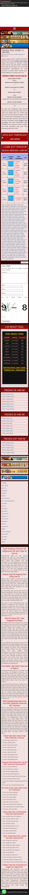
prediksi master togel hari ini (18, 222)
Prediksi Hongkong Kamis (8, 401)
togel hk (8, 578)
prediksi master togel (6, 222)
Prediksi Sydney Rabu (7, 423)
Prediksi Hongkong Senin (8, 394)
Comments (5, 56)
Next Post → (24, 262)
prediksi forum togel (6, 217)
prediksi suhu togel (18, 231)
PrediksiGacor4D (5, 1)
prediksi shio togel (9, 231)
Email (3, 289)
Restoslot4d (4, 508)
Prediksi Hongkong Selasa (8, 396)
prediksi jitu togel (12, 219)
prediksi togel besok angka (10, 238)
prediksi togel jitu (17, 241)
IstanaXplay (4, 536)
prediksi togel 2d (17, 235)
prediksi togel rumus (16, 246)
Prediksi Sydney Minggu (7, 433)
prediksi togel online (6, 246)
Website (3, 293)
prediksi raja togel (15, 230)
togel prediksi (5, 257)
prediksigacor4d (13, 254)
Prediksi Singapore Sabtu (8, 450)
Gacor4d (3, 524)
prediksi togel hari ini (11, 239)
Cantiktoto (4, 493)
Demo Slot (4, 488)
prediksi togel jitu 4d (12, 242)
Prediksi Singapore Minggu (8, 452)
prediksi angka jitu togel (17, 208)
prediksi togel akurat (10, 236)
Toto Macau (4, 503)
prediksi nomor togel (16, 228)
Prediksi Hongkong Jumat (8, 404)
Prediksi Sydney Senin (8, 54)
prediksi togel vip (15, 250)
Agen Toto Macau (6, 498)
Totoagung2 (4, 490)
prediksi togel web (8, 252)
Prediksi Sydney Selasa (7, 421)
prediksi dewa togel (22, 214)
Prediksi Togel (9, 235)
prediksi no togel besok (21, 225)
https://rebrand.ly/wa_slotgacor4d (9, 5)
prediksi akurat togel (6, 208)
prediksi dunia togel (19, 216)
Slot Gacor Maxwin (6, 531)
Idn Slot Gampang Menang (8, 501)
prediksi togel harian (8, 241)
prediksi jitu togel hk (19, 220)
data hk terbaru (7, 632)
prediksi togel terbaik (12, 247)
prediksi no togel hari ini (7, 227)
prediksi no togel (11, 225)
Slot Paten (4, 539)
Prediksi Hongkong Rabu (7, 399)
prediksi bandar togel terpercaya (12, 212)
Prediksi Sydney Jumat (7, 428)
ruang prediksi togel (10, 255)
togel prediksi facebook (14, 257)
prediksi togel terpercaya (11, 249)
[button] (4, 892)
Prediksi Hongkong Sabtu (8, 406)
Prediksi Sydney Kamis (7, 425)
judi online (22, 715)
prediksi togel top (21, 249)
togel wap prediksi (9, 258)
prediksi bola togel (13, 214)
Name (3, 285)
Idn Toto (3, 506)
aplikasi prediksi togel (18, 204)
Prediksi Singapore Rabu (7, 445)
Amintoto (4, 495)
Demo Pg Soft (5, 485)
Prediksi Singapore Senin (8, 442)
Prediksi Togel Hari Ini (19, 54)
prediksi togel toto (6, 250)
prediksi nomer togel (18, 227)
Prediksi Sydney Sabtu (7, 430)
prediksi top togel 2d (18, 252)
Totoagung (4, 483)
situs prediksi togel (20, 255)
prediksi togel (11, 870)
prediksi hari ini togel (16, 217)
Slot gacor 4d (5, 526)
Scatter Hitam (5, 534)
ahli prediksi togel (9, 204)
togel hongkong (23, 555)
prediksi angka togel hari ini (14, 209)
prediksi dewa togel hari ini (8, 216)
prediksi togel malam (10, 244)
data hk (15, 607)
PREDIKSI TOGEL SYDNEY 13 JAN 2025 (13, 51)
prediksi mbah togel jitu (16, 223)
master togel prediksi (22, 206)
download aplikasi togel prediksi (9, 206)
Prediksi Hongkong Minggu (8, 409)
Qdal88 (3, 529)
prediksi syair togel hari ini (13, 233)
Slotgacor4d (4, 516)
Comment (4, 272)
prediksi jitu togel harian (8, 220)
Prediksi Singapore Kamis (8, 447)
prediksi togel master (20, 244)
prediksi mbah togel (6, 223)
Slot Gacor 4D (5, 513)
